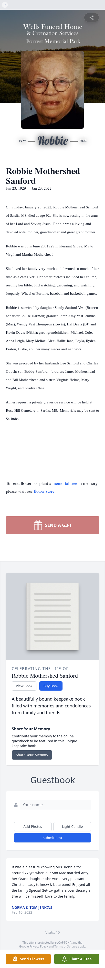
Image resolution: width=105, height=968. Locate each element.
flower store (44, 491)
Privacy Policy (39, 946)
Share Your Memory (32, 755)
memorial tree (64, 483)
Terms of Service (65, 946)
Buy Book (50, 686)
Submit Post (52, 837)
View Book (24, 686)
